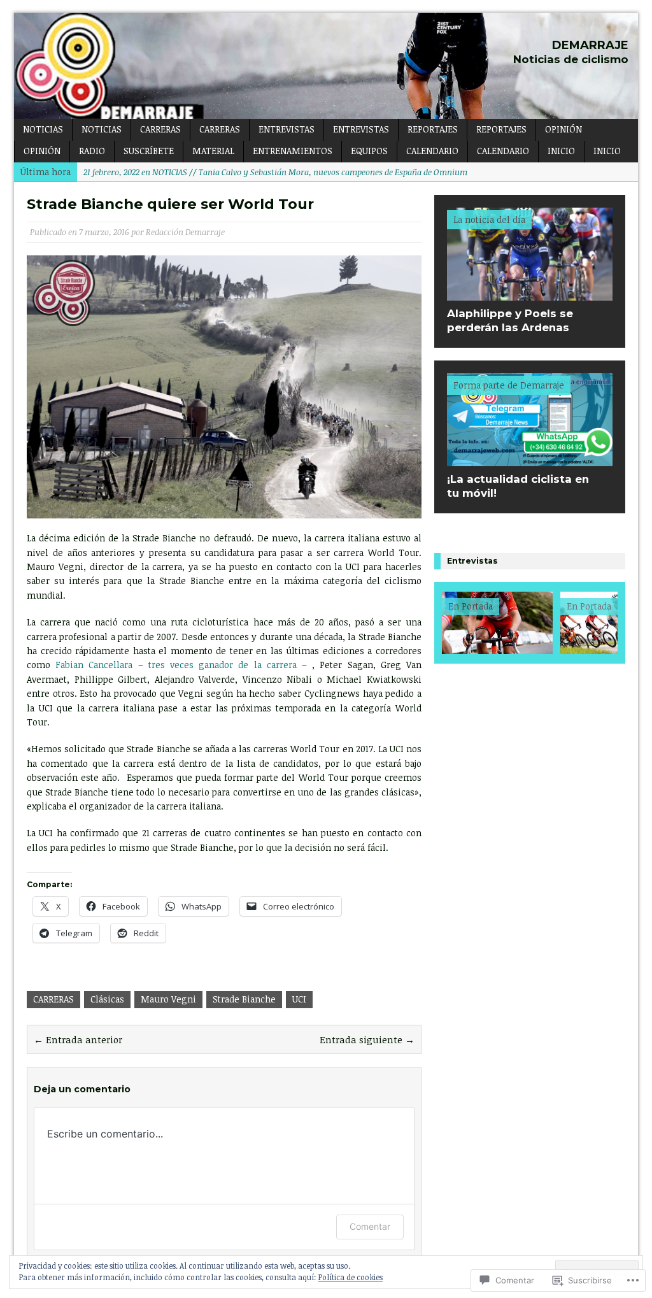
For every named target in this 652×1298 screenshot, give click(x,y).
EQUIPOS (369, 151)
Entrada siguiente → (367, 1039)
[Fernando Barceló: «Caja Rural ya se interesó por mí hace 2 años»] (471, 623)
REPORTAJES (433, 129)
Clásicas (107, 999)
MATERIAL (213, 151)
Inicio (561, 151)
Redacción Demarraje (185, 232)
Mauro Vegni (168, 999)
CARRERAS (160, 129)
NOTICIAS (43, 129)
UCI (299, 999)
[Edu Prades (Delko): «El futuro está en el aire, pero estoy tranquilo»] (589, 623)
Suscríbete (149, 151)
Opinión (42, 151)
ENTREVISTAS (287, 129)
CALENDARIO (432, 151)
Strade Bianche (244, 999)
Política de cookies (350, 1277)
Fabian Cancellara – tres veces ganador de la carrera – (181, 665)
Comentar (370, 1226)
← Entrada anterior (78, 1039)
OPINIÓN (563, 129)
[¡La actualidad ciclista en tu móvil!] (530, 459)
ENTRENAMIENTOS (292, 151)
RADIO (92, 151)
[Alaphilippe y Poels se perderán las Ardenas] (530, 293)
